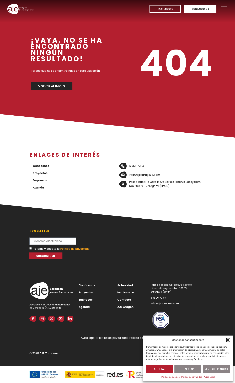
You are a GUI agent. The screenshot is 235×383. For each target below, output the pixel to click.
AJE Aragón (125, 307)
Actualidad (125, 285)
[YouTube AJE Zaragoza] (60, 318)
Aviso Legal (209, 377)
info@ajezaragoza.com (165, 303)
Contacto (124, 300)
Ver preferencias (216, 369)
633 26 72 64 (158, 297)
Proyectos (40, 173)
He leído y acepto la (61, 249)
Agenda (38, 188)
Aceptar (159, 369)
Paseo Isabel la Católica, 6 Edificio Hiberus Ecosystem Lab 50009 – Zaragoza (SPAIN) (171, 288)
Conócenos (41, 166)
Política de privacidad (191, 377)
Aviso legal (88, 338)
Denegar (188, 369)
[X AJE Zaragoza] (51, 318)
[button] (228, 340)
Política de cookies (170, 377)
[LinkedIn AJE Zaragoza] (70, 318)
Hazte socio (125, 292)
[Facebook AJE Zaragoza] (32, 318)
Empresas (40, 180)
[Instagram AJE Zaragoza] (42, 318)
